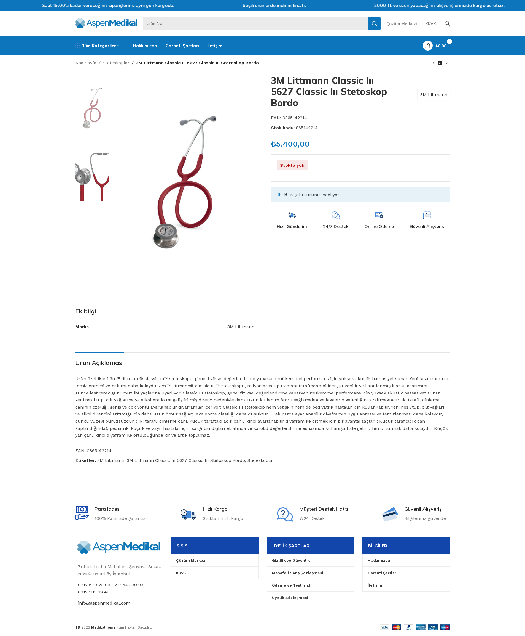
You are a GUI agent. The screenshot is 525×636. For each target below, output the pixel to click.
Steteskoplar (116, 62)
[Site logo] (106, 23)
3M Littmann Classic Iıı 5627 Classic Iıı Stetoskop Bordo (186, 460)
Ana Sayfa (85, 62)
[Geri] (440, 63)
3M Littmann (433, 94)
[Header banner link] (262, 5)
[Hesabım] (447, 23)
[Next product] (446, 63)
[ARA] (374, 23)
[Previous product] (433, 63)
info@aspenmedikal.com (104, 603)
